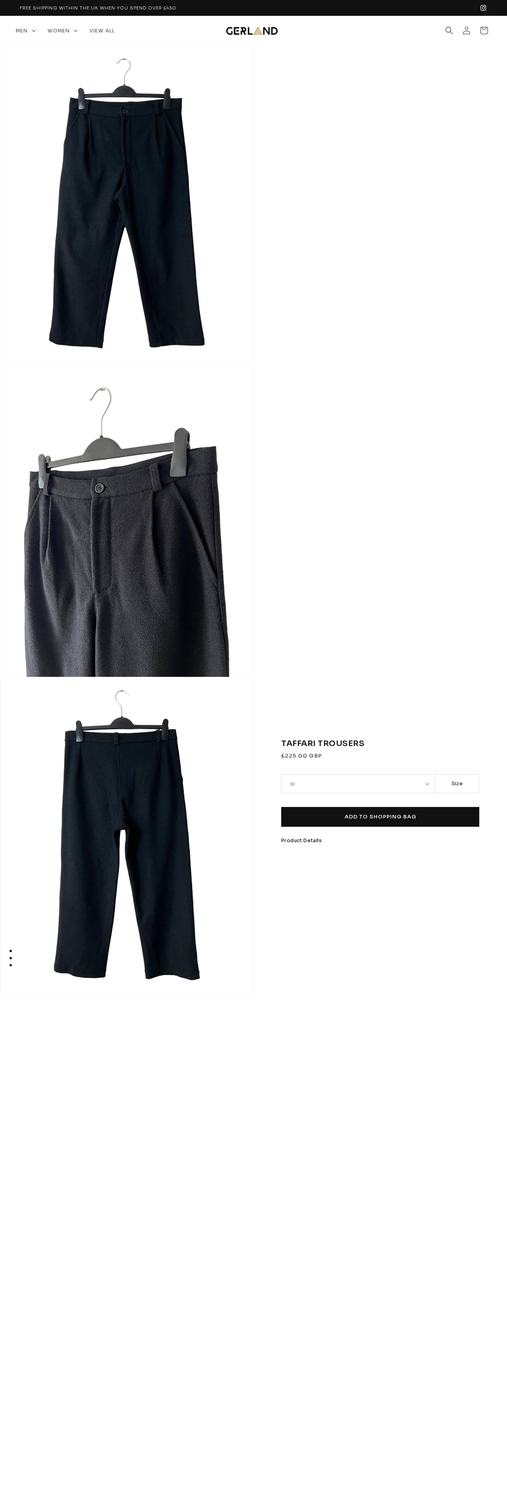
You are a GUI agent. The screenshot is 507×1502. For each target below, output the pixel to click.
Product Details (301, 840)
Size (457, 783)
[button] (26, 31)
